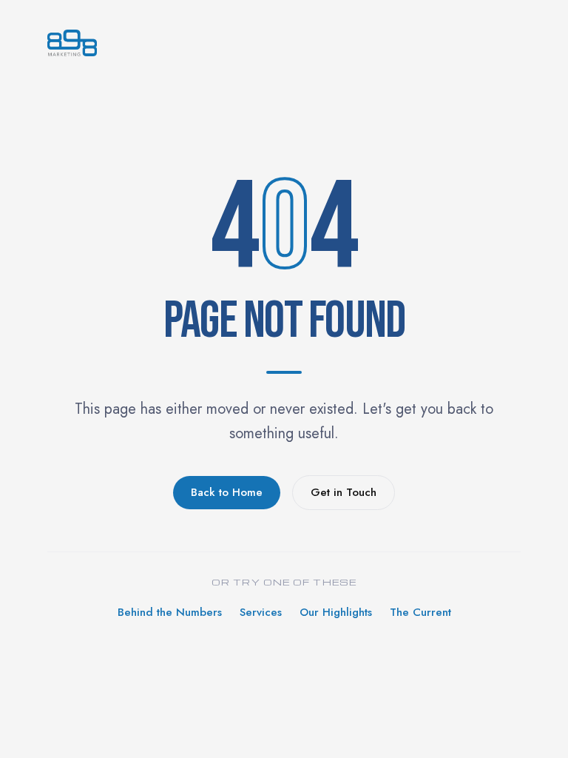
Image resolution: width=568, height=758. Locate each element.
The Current (420, 612)
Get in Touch (343, 492)
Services (261, 612)
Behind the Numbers (170, 612)
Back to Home (227, 492)
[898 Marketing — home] (284, 43)
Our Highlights (336, 612)
